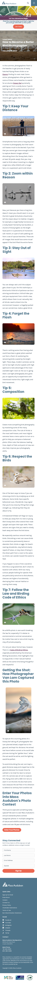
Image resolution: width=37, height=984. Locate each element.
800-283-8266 (7, 951)
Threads (7, 930)
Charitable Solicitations (9, 908)
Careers (4, 900)
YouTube (8, 923)
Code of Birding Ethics (19, 650)
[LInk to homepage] (9, 2)
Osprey (5, 74)
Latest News (7, 39)
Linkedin (7, 928)
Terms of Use (6, 910)
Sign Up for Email (7, 895)
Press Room (6, 897)
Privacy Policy (6, 905)
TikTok (7, 933)
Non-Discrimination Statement (12, 913)
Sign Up (18, 871)
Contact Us (6, 902)
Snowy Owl (17, 83)
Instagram (8, 925)
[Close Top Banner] (35, 8)
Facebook (8, 920)
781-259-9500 (6, 949)
